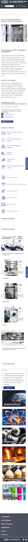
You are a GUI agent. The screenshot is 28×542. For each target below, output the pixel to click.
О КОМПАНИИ (5, 517)
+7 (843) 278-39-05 (9, 114)
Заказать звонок (26, 164)
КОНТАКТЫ (4, 534)
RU (25, 6)
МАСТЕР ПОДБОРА (6, 524)
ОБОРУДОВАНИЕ (6, 520)
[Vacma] (14, 2)
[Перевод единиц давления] (22, 6)
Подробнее (9, 387)
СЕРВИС (3, 531)
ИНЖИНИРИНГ (5, 527)
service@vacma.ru (8, 117)
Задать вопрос (26, 272)
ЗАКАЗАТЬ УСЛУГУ (7, 121)
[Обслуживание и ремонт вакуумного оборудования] (1, 12)
